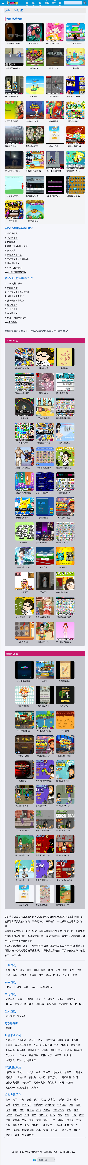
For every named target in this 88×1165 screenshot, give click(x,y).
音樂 (60, 1115)
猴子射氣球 (28, 1135)
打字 (53, 1120)
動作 (8, 970)
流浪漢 (16, 1130)
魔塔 (26, 1125)
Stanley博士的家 (14, 267)
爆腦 (71, 1104)
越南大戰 (57, 1072)
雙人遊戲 (10, 1016)
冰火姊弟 (26, 1082)
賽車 (29, 970)
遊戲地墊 (18, 10)
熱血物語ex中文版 (15, 300)
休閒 (36, 970)
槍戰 (79, 970)
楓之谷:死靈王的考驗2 (17, 317)
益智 (15, 970)
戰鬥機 (9, 1115)
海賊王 (58, 1055)
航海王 (32, 1040)
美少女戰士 (11, 1055)
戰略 (8, 1109)
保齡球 (61, 1120)
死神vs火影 (46, 1055)
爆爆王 (20, 999)
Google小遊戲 (70, 975)
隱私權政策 (36, 1152)
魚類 (15, 975)
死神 (19, 1060)
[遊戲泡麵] (12, 3)
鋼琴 (34, 1115)
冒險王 (46, 1072)
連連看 (23, 975)
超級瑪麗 (51, 1004)
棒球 (76, 1099)
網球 (67, 1115)
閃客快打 (36, 1125)
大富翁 (51, 1099)
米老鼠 (45, 1050)
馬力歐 (34, 1087)
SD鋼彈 (64, 1045)
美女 (36, 1099)
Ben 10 (73, 1004)
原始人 (77, 1130)
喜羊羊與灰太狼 (23, 1045)
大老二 (46, 1109)
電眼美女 (17, 1125)
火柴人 (60, 999)
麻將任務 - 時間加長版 (17, 246)
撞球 (45, 1120)
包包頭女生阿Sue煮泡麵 (18, 292)
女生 (29, 1099)
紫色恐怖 (10, 1087)
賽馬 (76, 1109)
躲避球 (16, 1104)
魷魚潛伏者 (12, 288)
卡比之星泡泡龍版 (15, 296)
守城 (22, 1099)
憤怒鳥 (69, 1082)
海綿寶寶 (63, 1004)
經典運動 (61, 1104)
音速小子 (40, 999)
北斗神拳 (10, 1050)
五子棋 (30, 1109)
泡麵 (48, 975)
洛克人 (51, 999)
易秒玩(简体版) (67, 1152)
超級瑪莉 (10, 1072)
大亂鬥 (18, 1115)
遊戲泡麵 (19, 1152)
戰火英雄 (66, 1130)
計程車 (16, 1120)
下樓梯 (58, 1125)
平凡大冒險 (12, 238)
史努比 (18, 1004)
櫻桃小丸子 (33, 1050)
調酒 (45, 1130)
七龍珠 (75, 1040)
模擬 (31, 1120)
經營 (22, 970)
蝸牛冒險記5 (13, 263)
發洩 (57, 970)
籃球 (69, 1099)
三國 (8, 975)
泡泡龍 (30, 999)
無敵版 (9, 1028)
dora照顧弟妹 (13, 313)
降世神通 (29, 1004)
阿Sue (9, 987)
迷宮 (78, 1120)
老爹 (17, 1135)
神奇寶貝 (71, 999)
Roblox (56, 975)
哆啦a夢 (40, 1004)
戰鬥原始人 (53, 1077)
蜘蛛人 (23, 1055)
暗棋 (22, 1109)
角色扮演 (43, 1115)
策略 (43, 970)
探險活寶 (10, 1040)
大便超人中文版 (14, 255)
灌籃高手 (33, 1055)
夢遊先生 (47, 1125)
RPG (41, 975)
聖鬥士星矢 (56, 1050)
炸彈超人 (78, 1072)
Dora (81, 1004)
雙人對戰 (21, 1016)
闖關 (78, 1104)
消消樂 (32, 975)
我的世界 (52, 1082)
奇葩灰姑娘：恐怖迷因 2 (18, 259)
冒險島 (32, 1077)
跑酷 (69, 1109)
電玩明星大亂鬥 (70, 1077)
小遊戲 (8, 10)
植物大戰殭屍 (12, 1082)
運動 (64, 970)
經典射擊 (50, 1104)
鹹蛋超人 (68, 1055)
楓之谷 (9, 1004)
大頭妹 (34, 987)
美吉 (26, 987)
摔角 (26, 1115)
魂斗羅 (41, 1077)
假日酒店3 (12, 250)
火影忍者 (10, 999)
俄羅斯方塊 (58, 1109)
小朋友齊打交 (71, 1125)
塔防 (24, 1120)
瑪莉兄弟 (10, 1077)
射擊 (72, 970)
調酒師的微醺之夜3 (17, 272)
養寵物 (70, 1120)
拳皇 (38, 1072)
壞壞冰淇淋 (28, 1130)
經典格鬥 (26, 1104)
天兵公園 (47, 1045)
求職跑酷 (11, 242)
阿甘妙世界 (63, 1040)
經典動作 (38, 1104)
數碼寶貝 (10, 1060)
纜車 (38, 1130)
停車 (8, 1120)
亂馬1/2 (21, 1050)
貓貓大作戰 (12, 233)
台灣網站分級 (51, 1152)
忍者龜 (68, 1050)
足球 (8, 1104)
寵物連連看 (23, 1087)
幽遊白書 (75, 1045)
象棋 (15, 1109)
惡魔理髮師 (46, 987)
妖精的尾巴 (30, 1060)
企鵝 (8, 1125)
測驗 (74, 1115)
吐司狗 (17, 987)
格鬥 (50, 970)
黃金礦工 (54, 1130)
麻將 (38, 1109)
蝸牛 (8, 1130)
